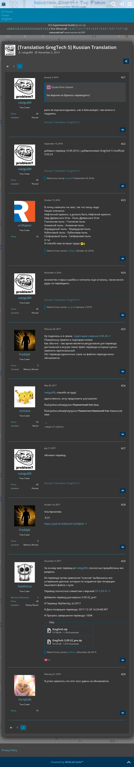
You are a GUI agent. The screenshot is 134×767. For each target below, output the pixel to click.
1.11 (116, 28)
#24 (123, 272)
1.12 (123, 28)
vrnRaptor (71, 250)
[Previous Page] (8, 66)
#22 (123, 143)
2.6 (37, 28)
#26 (123, 385)
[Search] (113, 4)
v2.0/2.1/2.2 (14, 28)
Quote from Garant (62, 87)
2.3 (25, 28)
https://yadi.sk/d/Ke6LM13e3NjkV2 (64, 523)
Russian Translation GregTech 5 (62, 122)
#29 (123, 561)
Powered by (67, 762)
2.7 (43, 28)
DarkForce (71, 652)
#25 (123, 329)
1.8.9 (93, 28)
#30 (123, 674)
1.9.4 (101, 28)
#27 (123, 448)
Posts (13, 113)
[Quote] (123, 129)
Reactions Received (19, 597)
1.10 (109, 28)
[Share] (126, 61)
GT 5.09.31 (101, 591)
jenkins (80, 25)
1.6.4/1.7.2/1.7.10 (78, 28)
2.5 (31, 28)
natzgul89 (69, 178)
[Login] (121, 4)
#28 (123, 504)
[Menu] (129, 4)
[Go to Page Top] (128, 762)
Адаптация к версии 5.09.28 (91, 336)
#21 (123, 77)
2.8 (48, 28)
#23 (123, 200)
